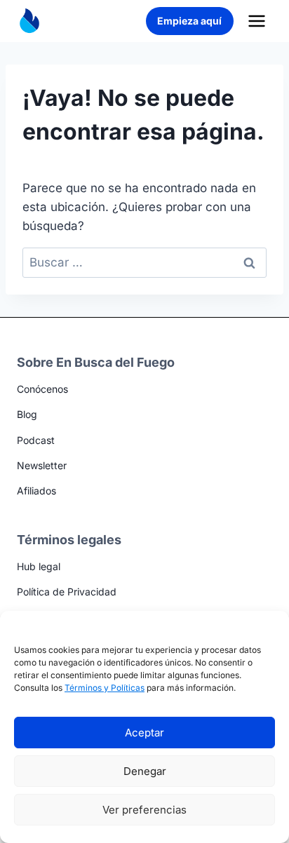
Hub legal (38, 566)
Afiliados (36, 491)
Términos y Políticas (104, 687)
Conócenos (42, 389)
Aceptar (144, 732)
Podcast (36, 440)
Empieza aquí (189, 21)
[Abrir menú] (256, 20)
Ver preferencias (144, 809)
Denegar (144, 771)
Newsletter (42, 465)
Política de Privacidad (66, 592)
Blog (27, 414)
